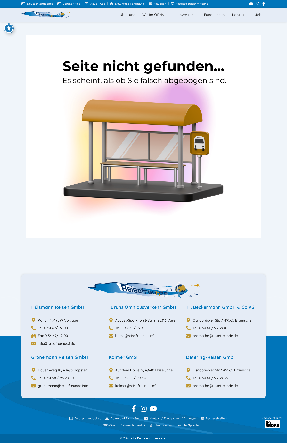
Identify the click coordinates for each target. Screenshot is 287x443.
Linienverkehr (183, 15)
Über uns (127, 15)
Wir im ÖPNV (153, 15)
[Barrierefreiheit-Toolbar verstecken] (8, 28)
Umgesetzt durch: (272, 417)
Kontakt (239, 15)
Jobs (259, 15)
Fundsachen (214, 15)
